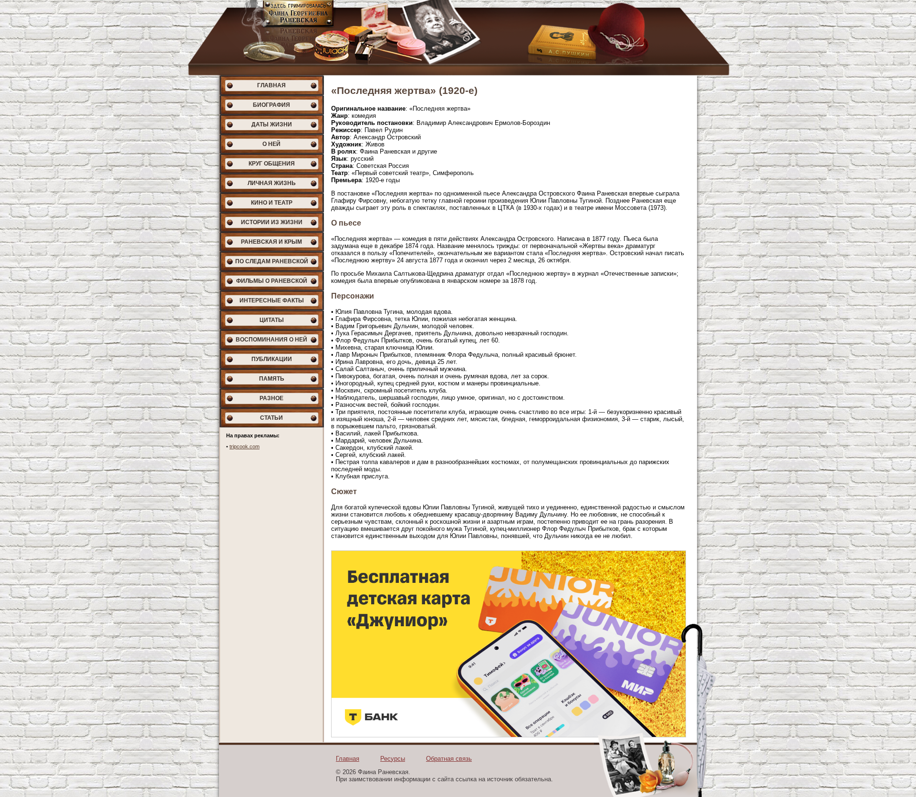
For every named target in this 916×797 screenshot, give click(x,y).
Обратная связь (449, 758)
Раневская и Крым (271, 241)
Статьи (271, 417)
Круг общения (272, 163)
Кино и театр (271, 202)
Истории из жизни (271, 222)
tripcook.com (244, 446)
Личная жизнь (272, 183)
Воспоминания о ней (271, 339)
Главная (271, 85)
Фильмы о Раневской (271, 281)
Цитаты (272, 320)
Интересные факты (271, 300)
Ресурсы (392, 758)
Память (271, 378)
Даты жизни (271, 124)
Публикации (271, 359)
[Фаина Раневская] (458, 37)
